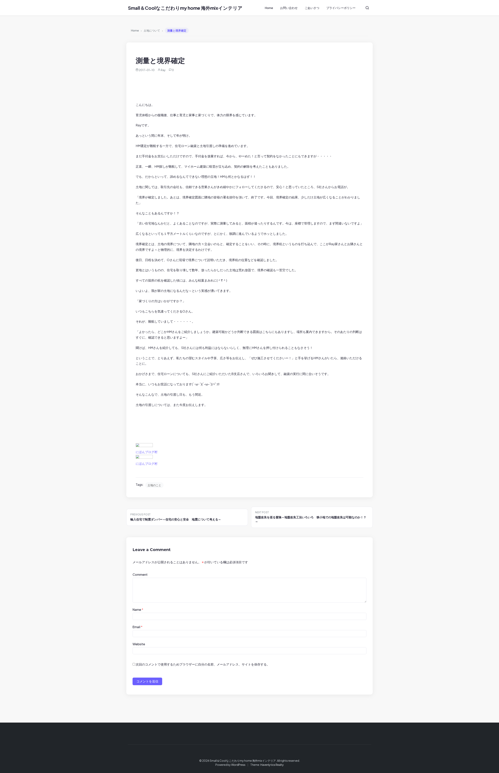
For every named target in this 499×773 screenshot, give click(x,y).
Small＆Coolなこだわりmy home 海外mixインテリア (185, 8)
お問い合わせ (289, 8)
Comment (140, 574)
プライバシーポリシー (341, 8)
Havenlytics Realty (272, 764)
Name (138, 609)
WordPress (238, 764)
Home (269, 8)
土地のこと (154, 485)
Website (139, 644)
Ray (163, 70)
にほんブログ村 (146, 452)
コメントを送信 (147, 681)
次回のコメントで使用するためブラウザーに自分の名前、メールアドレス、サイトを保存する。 (203, 664)
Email (137, 627)
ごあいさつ (312, 8)
